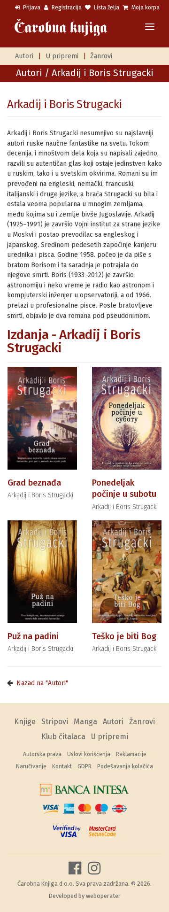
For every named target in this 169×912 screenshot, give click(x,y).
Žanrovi (101, 56)
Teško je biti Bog (124, 636)
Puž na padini (33, 636)
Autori (24, 56)
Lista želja (105, 7)
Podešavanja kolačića (125, 766)
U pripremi (62, 56)
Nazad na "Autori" (42, 683)
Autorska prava (42, 754)
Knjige (25, 721)
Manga (85, 721)
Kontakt (62, 766)
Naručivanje (31, 766)
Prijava (31, 7)
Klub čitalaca (63, 736)
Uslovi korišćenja (88, 754)
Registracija (66, 7)
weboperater (103, 895)
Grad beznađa (34, 483)
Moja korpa (145, 7)
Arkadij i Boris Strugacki (64, 104)
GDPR (84, 766)
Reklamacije (131, 754)
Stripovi (54, 721)
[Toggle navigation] (149, 27)
